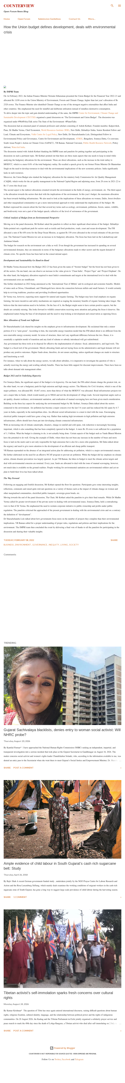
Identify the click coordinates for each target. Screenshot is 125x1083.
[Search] (112, 5)
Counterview (19, 6)
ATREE (79, 138)
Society (74, 544)
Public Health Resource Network (97, 142)
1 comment (20, 897)
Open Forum (24, 19)
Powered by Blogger (64, 1048)
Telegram (79, 1059)
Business (9, 544)
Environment (23, 544)
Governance (40, 544)
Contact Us (74, 19)
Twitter (57, 1059)
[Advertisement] (62, 59)
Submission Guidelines (49, 19)
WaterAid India (18, 147)
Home (7, 19)
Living (64, 544)
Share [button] (114, 540)
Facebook (66, 1059)
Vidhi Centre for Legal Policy (44, 134)
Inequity (54, 544)
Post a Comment (23, 767)
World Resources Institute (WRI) (55, 130)
